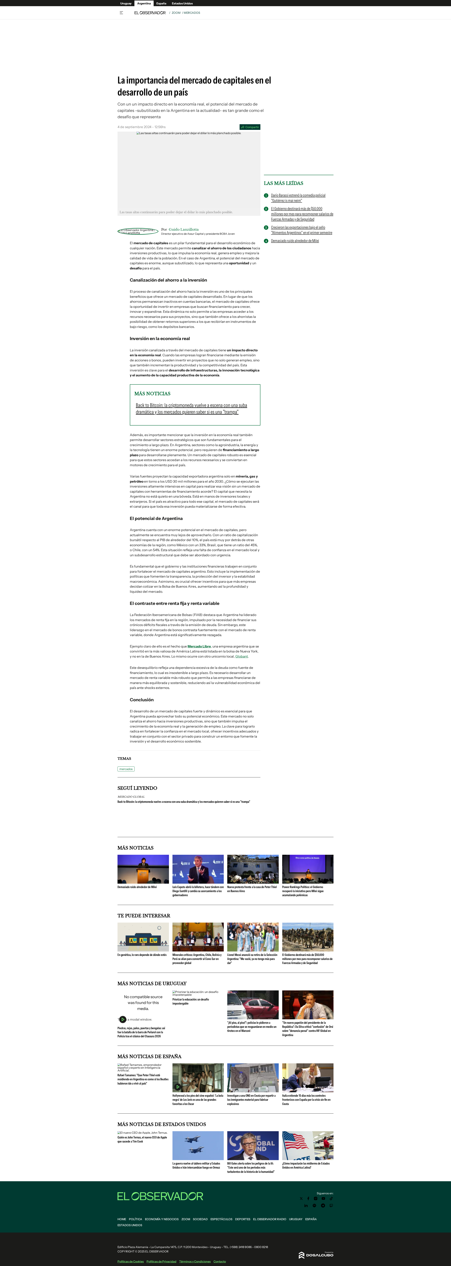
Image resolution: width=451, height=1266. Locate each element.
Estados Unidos (182, 3)
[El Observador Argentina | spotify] (314, 1205)
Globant (241, 656)
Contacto (220, 1261)
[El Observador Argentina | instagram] (315, 1198)
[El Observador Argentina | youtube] (323, 1198)
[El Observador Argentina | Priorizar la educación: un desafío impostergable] (198, 994)
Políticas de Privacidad (161, 1261)
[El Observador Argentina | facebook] (308, 1198)
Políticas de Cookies (131, 1261)
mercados (126, 769)
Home (122, 1219)
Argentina (144, 3)
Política (135, 1219)
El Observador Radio (269, 1219)
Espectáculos (221, 1219)
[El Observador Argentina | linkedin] (306, 1205)
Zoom (176, 12)
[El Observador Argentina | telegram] (323, 1205)
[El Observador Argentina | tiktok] (331, 1198)
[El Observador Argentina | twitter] (301, 1198)
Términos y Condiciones (195, 1261)
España (161, 3)
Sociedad (200, 1219)
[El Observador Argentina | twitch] (331, 1205)
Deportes (242, 1219)
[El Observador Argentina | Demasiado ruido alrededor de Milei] (143, 882)
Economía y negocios (162, 1219)
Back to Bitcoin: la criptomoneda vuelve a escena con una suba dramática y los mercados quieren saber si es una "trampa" (184, 801)
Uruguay (126, 3)
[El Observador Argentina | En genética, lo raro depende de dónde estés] (143, 950)
